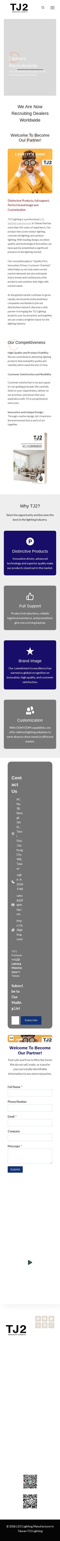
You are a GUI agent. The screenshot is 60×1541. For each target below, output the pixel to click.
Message (15, 1146)
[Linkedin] (38, 1319)
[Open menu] (52, 7)
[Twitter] (51, 1325)
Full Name (15, 1087)
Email (12, 1116)
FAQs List (30, 1419)
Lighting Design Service (30, 1379)
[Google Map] (45, 1325)
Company (14, 1131)
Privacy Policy (30, 1424)
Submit (15, 1169)
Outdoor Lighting (30, 1364)
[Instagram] (51, 1319)
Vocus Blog (30, 1435)
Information (30, 1414)
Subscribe (31, 1020)
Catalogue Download (30, 1404)
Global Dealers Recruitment (30, 1409)
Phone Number (17, 1101)
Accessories (30, 1369)
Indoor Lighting (30, 1359)
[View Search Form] (42, 7)
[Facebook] (45, 1319)
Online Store (30, 1430)
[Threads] (38, 1325)
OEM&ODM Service (30, 1374)
